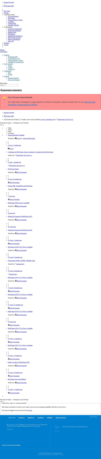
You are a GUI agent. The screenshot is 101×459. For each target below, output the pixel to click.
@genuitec (27, 424)
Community (7, 71)
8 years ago (11, 213)
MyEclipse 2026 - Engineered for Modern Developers (75, 426)
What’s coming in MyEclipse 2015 (18, 362)
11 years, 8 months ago (15, 271)
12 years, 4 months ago (15, 372)
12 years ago (12, 322)
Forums (6, 13)
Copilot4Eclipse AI (14, 58)
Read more (93, 416)
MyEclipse (11, 18)
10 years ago (12, 227)
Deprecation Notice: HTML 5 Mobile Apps (21, 260)
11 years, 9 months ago (15, 288)
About (10, 66)
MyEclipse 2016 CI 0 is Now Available (20, 247)
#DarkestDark (37, 424)
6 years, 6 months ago (15, 179)
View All (11, 41)
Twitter (10, 74)
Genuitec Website (13, 25)
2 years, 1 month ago (14, 145)
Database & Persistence (15, 36)
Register (6, 43)
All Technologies (13, 16)
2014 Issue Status (13, 169)
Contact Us (11, 69)
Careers (10, 67)
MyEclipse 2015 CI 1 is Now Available (20, 345)
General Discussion (29, 138)
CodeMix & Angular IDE (16, 62)
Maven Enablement (14, 39)
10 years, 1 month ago (15, 240)
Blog (9, 73)
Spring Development (14, 30)
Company (41, 417)
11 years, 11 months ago (15, 305)
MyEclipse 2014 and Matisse (17, 379)
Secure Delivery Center (15, 20)
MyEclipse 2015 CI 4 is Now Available (20, 311)
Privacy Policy (61, 417)
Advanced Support (14, 80)
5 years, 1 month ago (14, 162)
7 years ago (11, 196)
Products (6, 55)
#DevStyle (14, 426)
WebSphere (11, 34)
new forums (89, 102)
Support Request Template (16, 135)
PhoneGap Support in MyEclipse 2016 (20, 230)
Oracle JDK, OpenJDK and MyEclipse (20, 186)
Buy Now (7, 11)
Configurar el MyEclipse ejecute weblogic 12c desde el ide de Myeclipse (30, 152)
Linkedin (47, 445)
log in (30, 410)
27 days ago (10, 429)
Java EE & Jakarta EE (15, 29)
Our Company (8, 64)
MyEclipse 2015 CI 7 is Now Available (20, 277)
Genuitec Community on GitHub (22, 104)
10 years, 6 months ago (15, 257)
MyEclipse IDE (13, 57)
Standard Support (13, 78)
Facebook (42, 445)
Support (6, 76)
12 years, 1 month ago (15, 339)
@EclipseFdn (36, 426)
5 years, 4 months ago (47, 119)
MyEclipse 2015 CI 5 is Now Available (20, 294)
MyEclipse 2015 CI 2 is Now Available (20, 328)
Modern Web (12, 32)
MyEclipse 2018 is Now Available (18, 203)
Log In (6, 45)
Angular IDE (12, 23)
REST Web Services (14, 38)
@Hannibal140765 (14, 424)
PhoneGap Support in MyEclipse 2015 (20, 216)
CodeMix (11, 22)
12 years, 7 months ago (15, 389)
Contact (21, 417)
